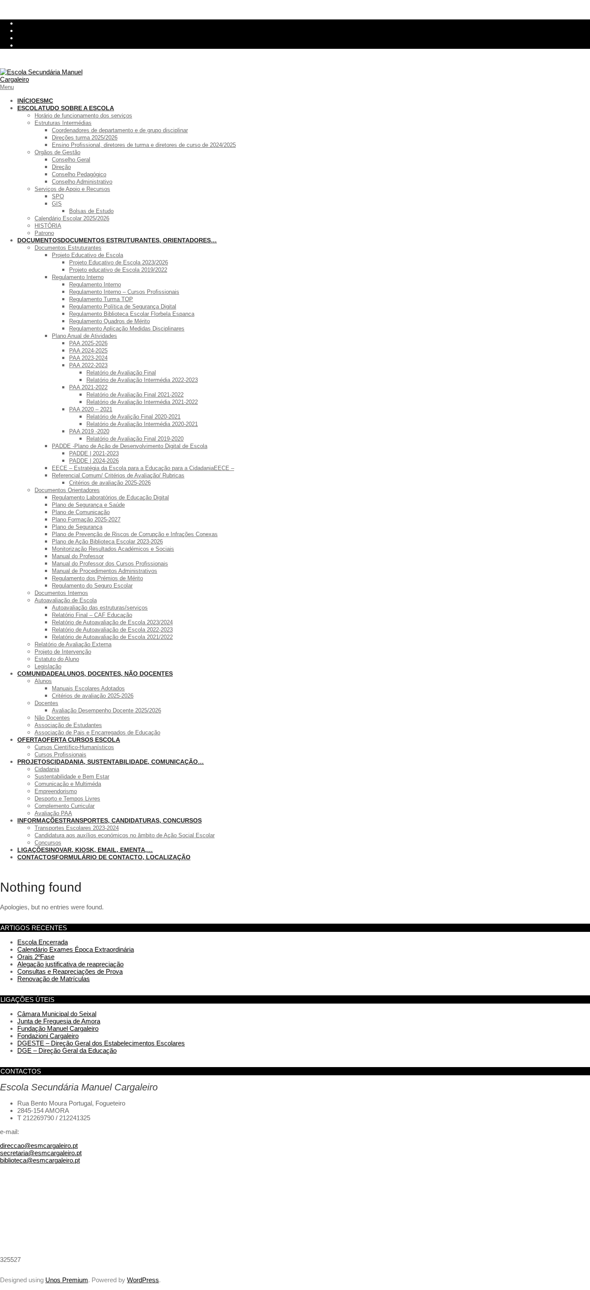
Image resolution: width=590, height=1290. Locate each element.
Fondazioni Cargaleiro (48, 1035)
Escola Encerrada (42, 942)
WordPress (143, 1280)
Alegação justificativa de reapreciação (70, 964)
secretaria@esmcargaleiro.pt (41, 1153)
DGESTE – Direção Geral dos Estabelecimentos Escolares (101, 1043)
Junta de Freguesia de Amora (58, 1021)
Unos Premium (66, 1280)
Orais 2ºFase (35, 956)
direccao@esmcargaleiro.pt (39, 1145)
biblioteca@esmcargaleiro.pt (40, 1160)
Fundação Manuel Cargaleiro (57, 1028)
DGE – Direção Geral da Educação (67, 1050)
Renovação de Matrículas (53, 978)
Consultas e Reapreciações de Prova (70, 971)
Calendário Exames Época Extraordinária (75, 949)
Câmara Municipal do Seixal (56, 1013)
